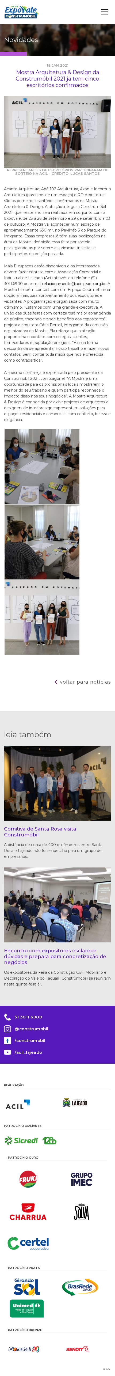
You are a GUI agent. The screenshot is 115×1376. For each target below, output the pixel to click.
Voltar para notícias (85, 682)
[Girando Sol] (30, 1287)
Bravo (106, 1369)
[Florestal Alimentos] (30, 1349)
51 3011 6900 (28, 1016)
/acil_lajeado (28, 1052)
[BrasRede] (84, 1287)
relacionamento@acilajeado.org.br (74, 283)
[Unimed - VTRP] (30, 1308)
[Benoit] (84, 1349)
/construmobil (30, 1040)
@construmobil (31, 1028)
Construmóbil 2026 (21, 12)
